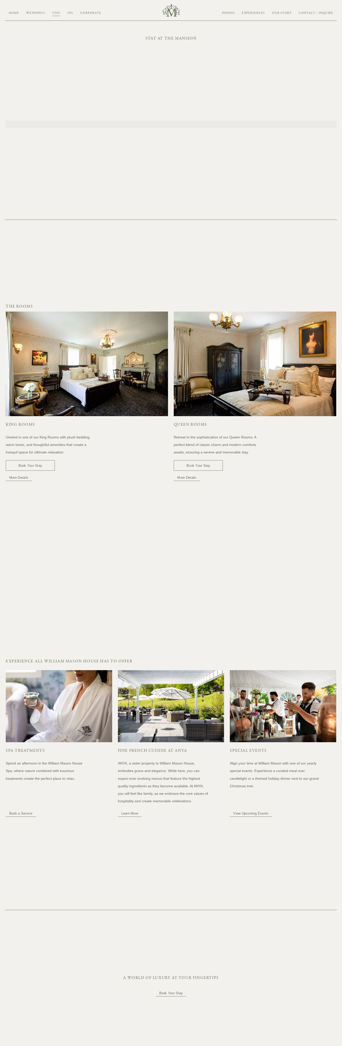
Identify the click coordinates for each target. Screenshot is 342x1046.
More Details (18, 477)
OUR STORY (281, 13)
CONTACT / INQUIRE (316, 13)
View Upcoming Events (250, 813)
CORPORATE (90, 13)
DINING (228, 13)
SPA (70, 13)
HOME (14, 13)
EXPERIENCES (253, 13)
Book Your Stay (30, 465)
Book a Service (21, 813)
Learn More (129, 813)
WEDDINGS (35, 13)
